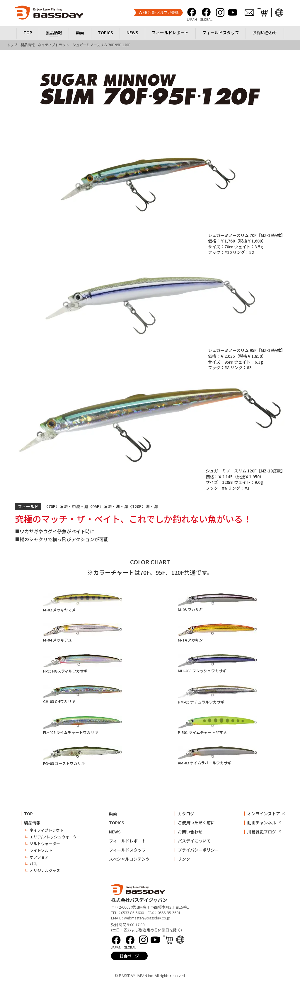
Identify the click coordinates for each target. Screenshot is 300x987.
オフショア (39, 857)
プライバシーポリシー (198, 850)
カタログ (186, 813)
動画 (113, 813)
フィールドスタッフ (127, 850)
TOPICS (116, 823)
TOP (28, 813)
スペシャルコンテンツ (129, 859)
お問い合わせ (190, 832)
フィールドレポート (127, 841)
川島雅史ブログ (261, 832)
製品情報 (32, 823)
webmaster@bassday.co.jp (147, 918)
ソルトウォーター (45, 843)
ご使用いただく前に (196, 823)
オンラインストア (263, 813)
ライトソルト (41, 850)
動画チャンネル (261, 823)
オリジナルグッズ (45, 870)
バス (33, 864)
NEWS (115, 832)
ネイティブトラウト (47, 830)
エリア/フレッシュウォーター (55, 837)
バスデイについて (194, 841)
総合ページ (129, 956)
